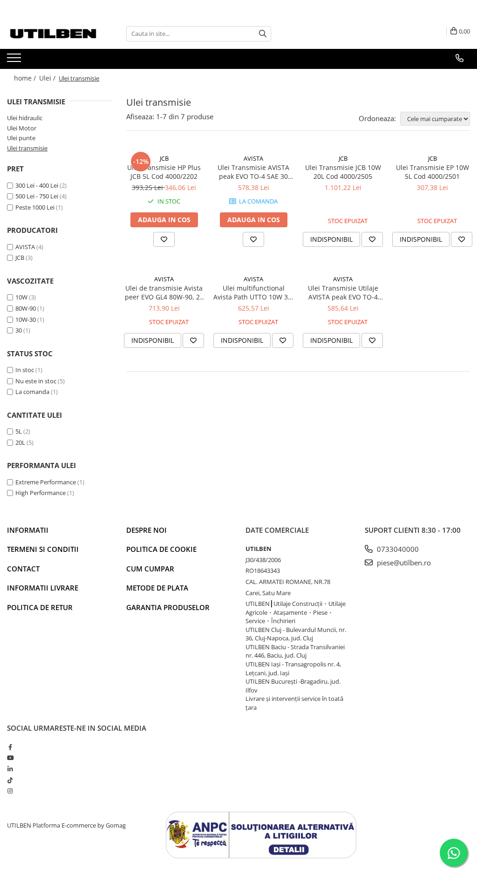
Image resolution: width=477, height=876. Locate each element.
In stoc (24, 370)
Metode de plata (157, 587)
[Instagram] (10, 791)
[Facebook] (10, 747)
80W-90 (25, 308)
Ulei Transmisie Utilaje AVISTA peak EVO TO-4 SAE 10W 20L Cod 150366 (343, 292)
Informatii (27, 530)
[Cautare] (262, 33)
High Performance (40, 493)
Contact (23, 568)
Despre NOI (146, 530)
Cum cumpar (150, 568)
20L (20, 442)
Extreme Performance (45, 482)
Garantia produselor (168, 607)
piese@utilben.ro (403, 562)
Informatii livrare (42, 587)
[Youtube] (10, 758)
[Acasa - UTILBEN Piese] (53, 34)
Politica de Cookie (161, 549)
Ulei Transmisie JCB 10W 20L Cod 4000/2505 (343, 172)
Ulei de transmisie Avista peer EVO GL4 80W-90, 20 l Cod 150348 (164, 292)
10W (21, 297)
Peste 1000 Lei (35, 207)
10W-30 (25, 319)
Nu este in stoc (35, 381)
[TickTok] (10, 780)
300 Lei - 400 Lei (36, 185)
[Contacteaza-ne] (459, 58)
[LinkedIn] (10, 769)
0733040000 (397, 549)
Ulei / (48, 78)
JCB (19, 257)
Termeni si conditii (43, 549)
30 (18, 330)
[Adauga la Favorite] (164, 239)
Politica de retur (40, 607)
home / (26, 78)
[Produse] (15, 61)
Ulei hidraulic (24, 118)
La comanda (32, 391)
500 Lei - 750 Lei (36, 196)
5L (18, 431)
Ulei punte (21, 138)
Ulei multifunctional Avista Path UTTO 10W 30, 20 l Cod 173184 (253, 292)
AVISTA (25, 247)
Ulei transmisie (27, 148)
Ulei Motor (21, 128)
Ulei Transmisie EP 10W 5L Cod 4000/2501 (432, 172)
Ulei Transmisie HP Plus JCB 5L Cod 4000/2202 (164, 172)
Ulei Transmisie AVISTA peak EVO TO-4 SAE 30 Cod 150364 (253, 172)
